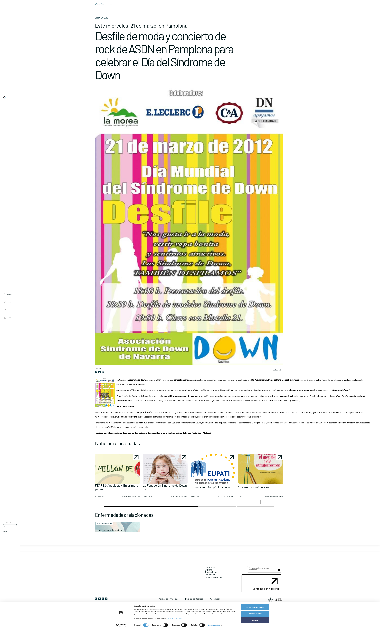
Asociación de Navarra (137, 380)
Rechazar (255, 620)
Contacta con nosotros (265, 588)
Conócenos (9, 294)
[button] (117, 476)
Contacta (5, 531)
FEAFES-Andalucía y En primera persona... (116, 487)
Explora (8, 302)
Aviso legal (215, 599)
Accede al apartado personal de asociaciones (259, 568)
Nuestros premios (11, 325)
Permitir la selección (255, 614)
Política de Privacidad (168, 599)
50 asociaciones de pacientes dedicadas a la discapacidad (133, 433)
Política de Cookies (194, 599)
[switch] (165, 625)
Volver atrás (100, 4)
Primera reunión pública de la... (211, 487)
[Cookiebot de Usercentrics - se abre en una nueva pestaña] (121, 625)
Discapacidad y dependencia (110, 529)
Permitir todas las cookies (255, 607)
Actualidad (9, 318)
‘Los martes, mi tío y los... (255, 487)
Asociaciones (10, 310)
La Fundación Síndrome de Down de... (165, 487)
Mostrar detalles (214, 625)
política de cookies (175, 618)
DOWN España (341, 396)
